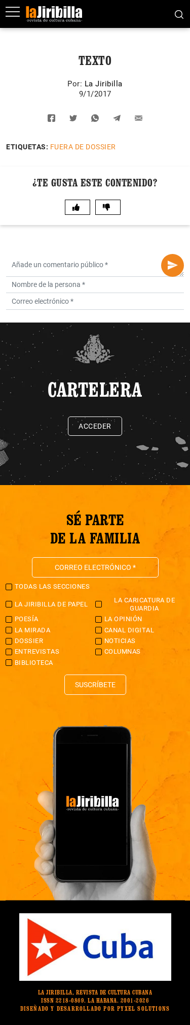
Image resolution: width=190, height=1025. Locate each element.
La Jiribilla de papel (51, 604)
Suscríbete (95, 685)
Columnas (122, 651)
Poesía (27, 619)
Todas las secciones (52, 586)
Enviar (172, 265)
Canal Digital (129, 630)
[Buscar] (179, 14)
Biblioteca (34, 662)
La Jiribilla (104, 83)
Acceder (95, 426)
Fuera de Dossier (83, 147)
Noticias (120, 641)
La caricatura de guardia (144, 604)
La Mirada (33, 630)
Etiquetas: (27, 147)
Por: (76, 83)
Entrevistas (37, 651)
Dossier (29, 641)
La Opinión (123, 619)
